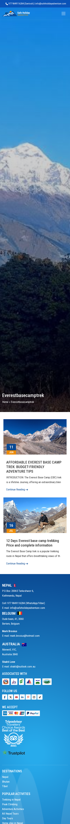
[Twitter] (10, 697)
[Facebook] (4, 697)
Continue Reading (16, 489)
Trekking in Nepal (11, 799)
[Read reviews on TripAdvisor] (13, 733)
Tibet (5, 786)
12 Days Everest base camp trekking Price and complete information (32, 543)
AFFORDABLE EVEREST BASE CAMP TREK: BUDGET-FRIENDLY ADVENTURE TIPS (33, 466)
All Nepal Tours (10, 813)
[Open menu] (63, 13)
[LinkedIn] (22, 697)
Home (5, 402)
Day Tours (7, 818)
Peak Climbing (9, 804)
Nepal (5, 777)
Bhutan (6, 781)
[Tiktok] (34, 697)
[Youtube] (16, 697)
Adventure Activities (13, 809)
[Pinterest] (28, 697)
